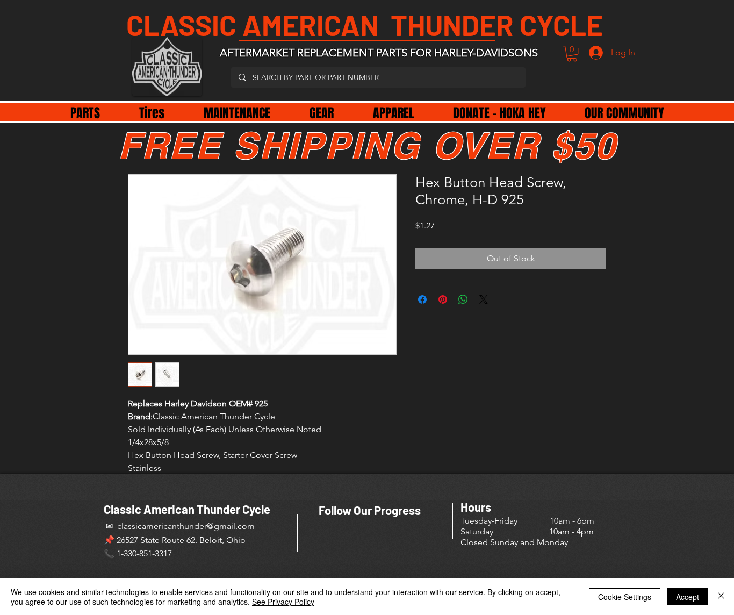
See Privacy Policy (283, 601)
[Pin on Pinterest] (442, 299)
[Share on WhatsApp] (463, 299)
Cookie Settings (624, 596)
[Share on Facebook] (422, 299)
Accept (687, 596)
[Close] (721, 596)
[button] (572, 53)
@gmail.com (231, 526)
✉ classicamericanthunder (155, 526)
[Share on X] (483, 299)
